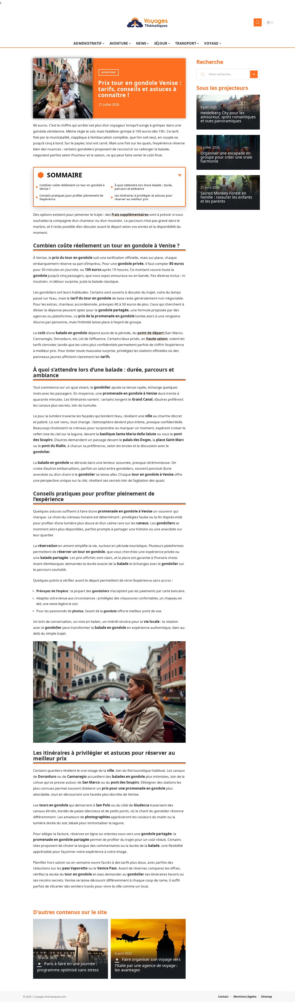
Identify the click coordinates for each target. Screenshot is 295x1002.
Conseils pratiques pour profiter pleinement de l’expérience (71, 197)
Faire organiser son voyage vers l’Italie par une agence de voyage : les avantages (148, 965)
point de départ (150, 333)
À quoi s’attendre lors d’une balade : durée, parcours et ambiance (144, 187)
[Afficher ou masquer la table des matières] (131, 175)
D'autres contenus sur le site (70, 912)
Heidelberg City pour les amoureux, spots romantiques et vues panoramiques (228, 117)
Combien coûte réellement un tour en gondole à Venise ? (72, 187)
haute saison (157, 338)
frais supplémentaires (130, 214)
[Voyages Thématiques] (147, 22)
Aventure (108, 72)
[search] (258, 22)
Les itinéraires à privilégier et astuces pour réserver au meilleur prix (143, 197)
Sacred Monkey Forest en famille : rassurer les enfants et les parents (226, 197)
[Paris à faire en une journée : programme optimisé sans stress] (70, 949)
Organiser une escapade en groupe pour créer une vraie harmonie (226, 157)
